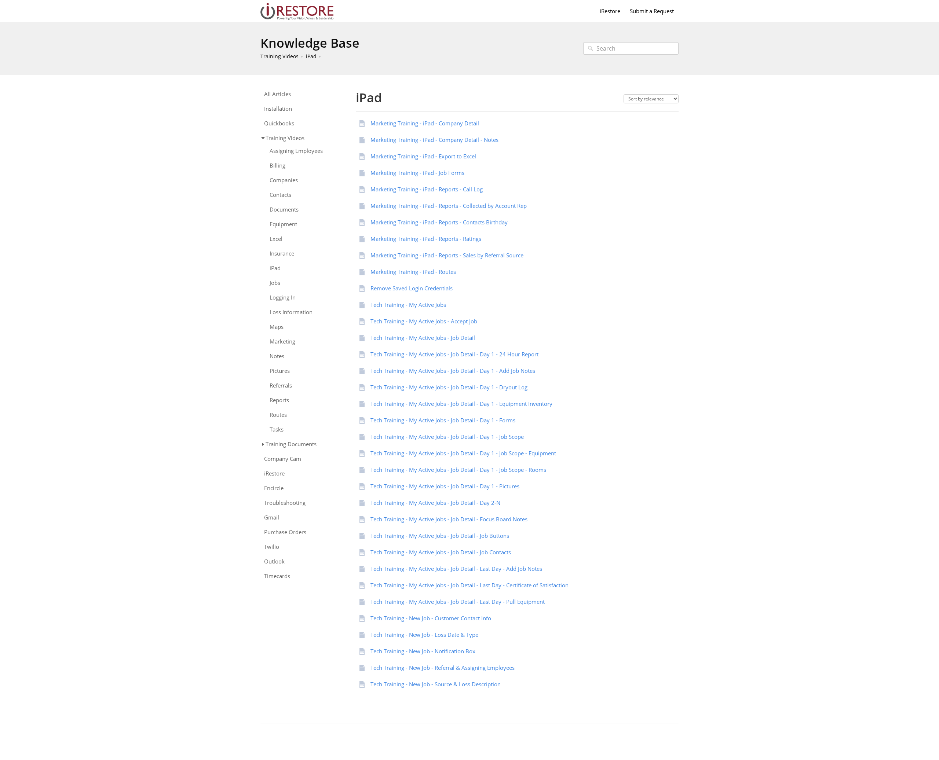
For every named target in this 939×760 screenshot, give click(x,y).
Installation (278, 108)
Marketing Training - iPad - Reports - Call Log (426, 189)
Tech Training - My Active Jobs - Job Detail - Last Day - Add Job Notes (456, 568)
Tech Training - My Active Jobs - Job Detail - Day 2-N (435, 502)
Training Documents (291, 444)
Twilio (271, 547)
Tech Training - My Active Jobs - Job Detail (422, 337)
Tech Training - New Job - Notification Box (422, 651)
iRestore (610, 11)
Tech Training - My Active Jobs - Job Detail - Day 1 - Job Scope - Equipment (463, 453)
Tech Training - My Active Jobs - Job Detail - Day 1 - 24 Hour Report (454, 354)
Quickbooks (279, 123)
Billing (277, 165)
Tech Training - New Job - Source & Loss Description (435, 684)
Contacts (280, 195)
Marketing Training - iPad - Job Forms (417, 172)
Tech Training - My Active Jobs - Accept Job (423, 321)
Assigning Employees (296, 151)
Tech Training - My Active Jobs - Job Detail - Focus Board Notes (448, 519)
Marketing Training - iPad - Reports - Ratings (425, 238)
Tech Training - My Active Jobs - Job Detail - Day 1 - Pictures (444, 486)
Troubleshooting (285, 503)
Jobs (275, 283)
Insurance (282, 253)
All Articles (277, 94)
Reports (279, 400)
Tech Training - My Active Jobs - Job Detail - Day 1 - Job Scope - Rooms (458, 469)
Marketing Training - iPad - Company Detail (424, 123)
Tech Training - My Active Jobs (408, 304)
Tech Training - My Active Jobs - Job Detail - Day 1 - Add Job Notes (452, 370)
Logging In (283, 297)
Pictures (280, 371)
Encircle (274, 488)
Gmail (271, 517)
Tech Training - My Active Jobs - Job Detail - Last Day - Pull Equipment (457, 601)
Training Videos (279, 56)
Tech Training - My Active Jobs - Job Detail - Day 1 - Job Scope (447, 436)
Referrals (281, 385)
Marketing (282, 341)
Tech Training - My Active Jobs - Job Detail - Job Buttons (439, 535)
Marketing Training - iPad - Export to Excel (423, 156)
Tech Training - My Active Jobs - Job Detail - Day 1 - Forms (442, 420)
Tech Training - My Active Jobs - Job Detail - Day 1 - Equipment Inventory (461, 403)
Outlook (274, 561)
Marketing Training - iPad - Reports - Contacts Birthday (439, 222)
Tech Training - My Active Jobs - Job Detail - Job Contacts (440, 552)
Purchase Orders (285, 532)
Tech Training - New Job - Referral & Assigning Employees (442, 667)
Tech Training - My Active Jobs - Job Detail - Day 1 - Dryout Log (448, 387)
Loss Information (291, 312)
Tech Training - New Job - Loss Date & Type (424, 634)
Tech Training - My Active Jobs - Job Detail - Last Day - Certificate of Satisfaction (469, 585)
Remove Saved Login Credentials (411, 288)
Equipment (283, 224)
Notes (277, 356)
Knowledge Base (309, 42)
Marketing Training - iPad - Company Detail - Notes (434, 139)
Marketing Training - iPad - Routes (413, 271)
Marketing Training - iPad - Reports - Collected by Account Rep (448, 205)
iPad (311, 56)
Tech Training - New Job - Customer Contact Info (430, 618)
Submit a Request (652, 11)
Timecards (277, 576)
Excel (276, 239)
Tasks (277, 429)
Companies (284, 180)
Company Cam (282, 459)
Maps (277, 327)
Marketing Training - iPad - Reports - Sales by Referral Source (446, 255)
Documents (284, 209)
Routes (278, 415)
